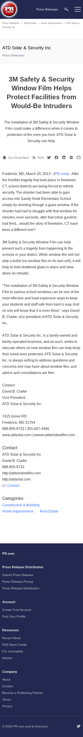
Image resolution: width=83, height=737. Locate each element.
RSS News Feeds (14, 644)
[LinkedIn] (64, 157)
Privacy (7, 706)
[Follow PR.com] (78, 726)
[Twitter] (49, 157)
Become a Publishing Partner (22, 693)
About (6, 679)
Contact (13, 485)
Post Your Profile (13, 616)
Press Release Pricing (17, 581)
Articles (7, 658)
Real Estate (30, 23)
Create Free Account (16, 610)
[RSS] (35, 157)
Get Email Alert (18, 157)
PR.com (61, 174)
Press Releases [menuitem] (47, 9)
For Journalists (12, 651)
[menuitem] (66, 9)
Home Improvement (51, 23)
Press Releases (10, 23)
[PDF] (71, 157)
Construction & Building (20, 505)
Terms (6, 699)
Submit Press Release (17, 575)
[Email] (78, 157)
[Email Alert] (5, 157)
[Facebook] (56, 157)
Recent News (11, 638)
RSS (41, 157)
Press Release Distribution (20, 588)
